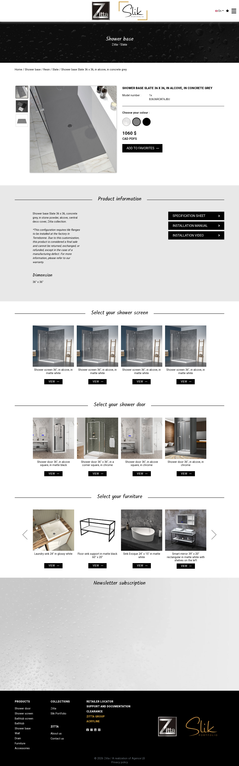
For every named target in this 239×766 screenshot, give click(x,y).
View (52, 381)
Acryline (93, 721)
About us (56, 733)
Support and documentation (108, 706)
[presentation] (26, 534)
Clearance (94, 711)
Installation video (188, 235)
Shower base (33, 69)
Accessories (22, 748)
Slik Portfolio (58, 713)
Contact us (57, 738)
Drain (18, 738)
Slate (55, 69)
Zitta (53, 708)
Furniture (20, 743)
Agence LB (138, 758)
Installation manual (190, 226)
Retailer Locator (99, 701)
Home (18, 69)
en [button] (219, 11)
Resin (46, 69)
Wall (17, 733)
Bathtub (19, 723)
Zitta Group (95, 716)
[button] (234, 11)
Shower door (23, 708)
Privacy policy (119, 762)
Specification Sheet (189, 216)
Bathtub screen (24, 718)
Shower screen (24, 713)
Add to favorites (140, 148)
